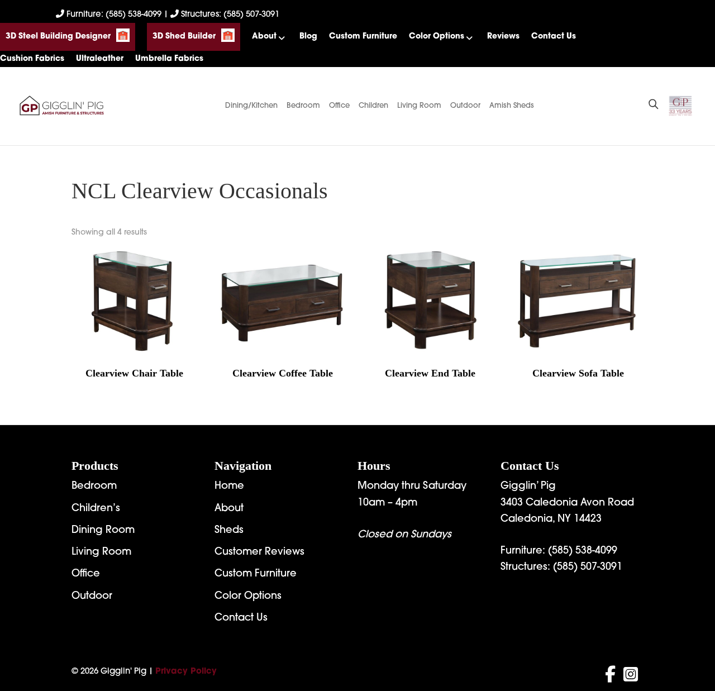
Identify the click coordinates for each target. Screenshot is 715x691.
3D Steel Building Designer (58, 36)
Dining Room (103, 531)
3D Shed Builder (184, 36)
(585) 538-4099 (582, 551)
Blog (308, 36)
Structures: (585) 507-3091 (229, 15)
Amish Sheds (511, 105)
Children (373, 105)
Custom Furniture (363, 36)
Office (339, 105)
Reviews (503, 36)
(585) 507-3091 (587, 568)
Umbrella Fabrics (169, 59)
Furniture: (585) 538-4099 (114, 15)
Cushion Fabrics (32, 59)
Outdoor (465, 105)
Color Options (436, 36)
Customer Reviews (259, 552)
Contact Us (553, 36)
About (264, 36)
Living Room (419, 105)
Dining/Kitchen (251, 105)
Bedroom (303, 105)
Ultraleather (99, 59)
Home (229, 487)
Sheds (229, 531)
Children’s (96, 509)
